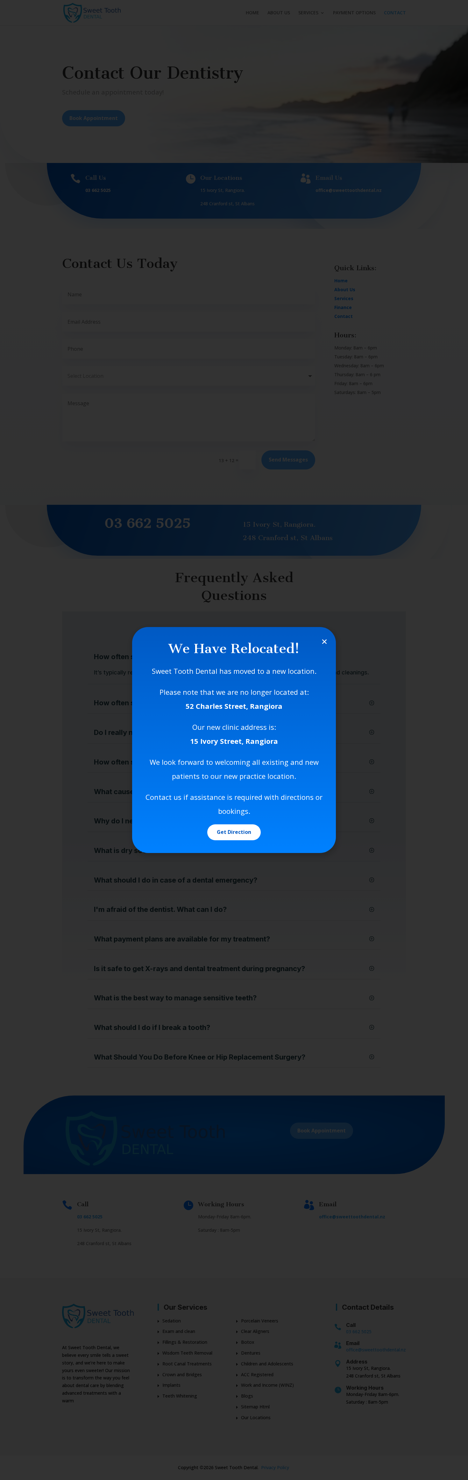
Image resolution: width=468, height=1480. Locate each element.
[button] (324, 641)
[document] (234, 740)
